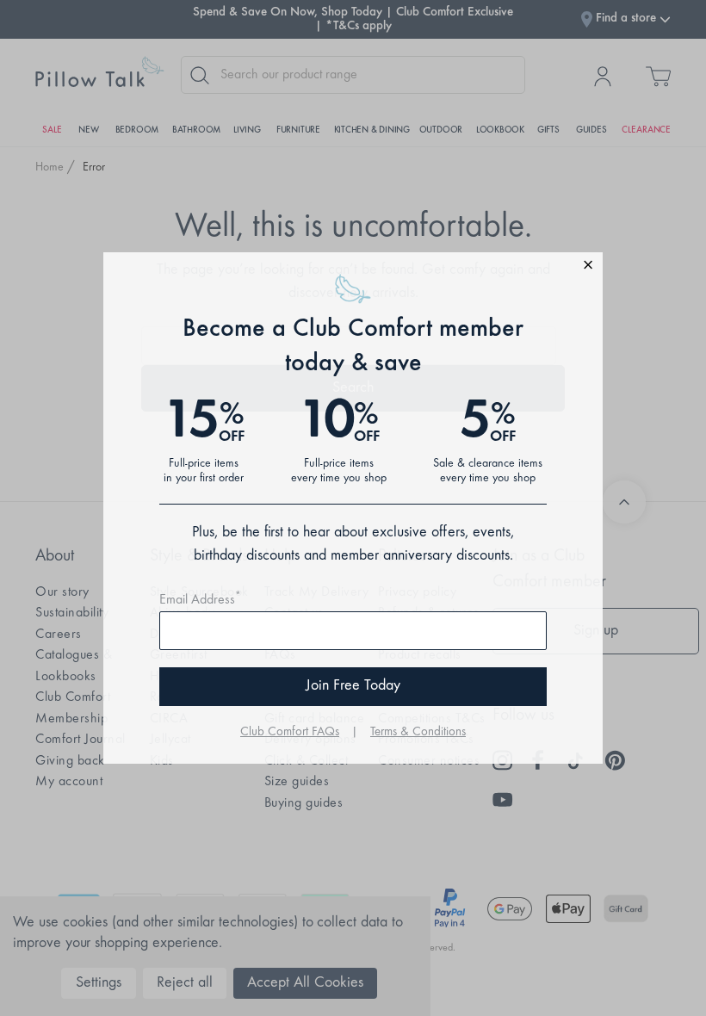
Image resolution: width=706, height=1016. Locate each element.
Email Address (200, 600)
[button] (353, 267)
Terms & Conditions (418, 732)
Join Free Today (353, 686)
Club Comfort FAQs (289, 732)
